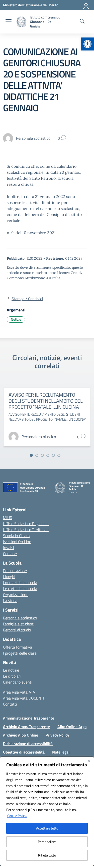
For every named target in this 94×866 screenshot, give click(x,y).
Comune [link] (10, 554)
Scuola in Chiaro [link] (16, 536)
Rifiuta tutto (47, 855)
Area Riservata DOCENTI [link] (23, 698)
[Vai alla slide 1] (31, 455)
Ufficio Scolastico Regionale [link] (26, 524)
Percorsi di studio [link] (17, 630)
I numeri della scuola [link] (20, 583)
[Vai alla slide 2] (36, 455)
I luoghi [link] (9, 577)
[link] (87, 43)
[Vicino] (89, 761)
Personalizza (47, 841)
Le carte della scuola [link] (20, 589)
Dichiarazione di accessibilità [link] (28, 744)
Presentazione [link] (15, 571)
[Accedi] (86, 5)
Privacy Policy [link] (57, 735)
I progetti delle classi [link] (20, 653)
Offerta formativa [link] (17, 647)
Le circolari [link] (12, 676)
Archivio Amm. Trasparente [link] (26, 727)
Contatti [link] (10, 704)
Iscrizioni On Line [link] (17, 542)
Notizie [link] (16, 319)
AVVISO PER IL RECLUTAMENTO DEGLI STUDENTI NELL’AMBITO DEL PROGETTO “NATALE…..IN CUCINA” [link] (46, 401)
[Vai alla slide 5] (53, 455)
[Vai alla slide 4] (47, 455)
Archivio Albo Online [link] (20, 735)
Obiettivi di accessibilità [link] (24, 752)
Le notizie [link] (11, 670)
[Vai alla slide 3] (42, 455)
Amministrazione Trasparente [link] (28, 718)
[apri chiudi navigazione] (9, 22)
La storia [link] (10, 601)
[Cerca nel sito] (82, 21)
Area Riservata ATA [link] (19, 692)
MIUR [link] (7, 518)
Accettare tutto (47, 828)
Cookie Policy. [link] (17, 815)
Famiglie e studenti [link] (18, 624)
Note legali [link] (61, 752)
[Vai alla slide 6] (58, 455)
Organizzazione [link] (15, 595)
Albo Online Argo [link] (71, 727)
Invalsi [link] (8, 548)
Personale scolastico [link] (20, 618)
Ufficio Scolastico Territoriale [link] (26, 530)
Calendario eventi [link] (17, 682)
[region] (47, 811)
